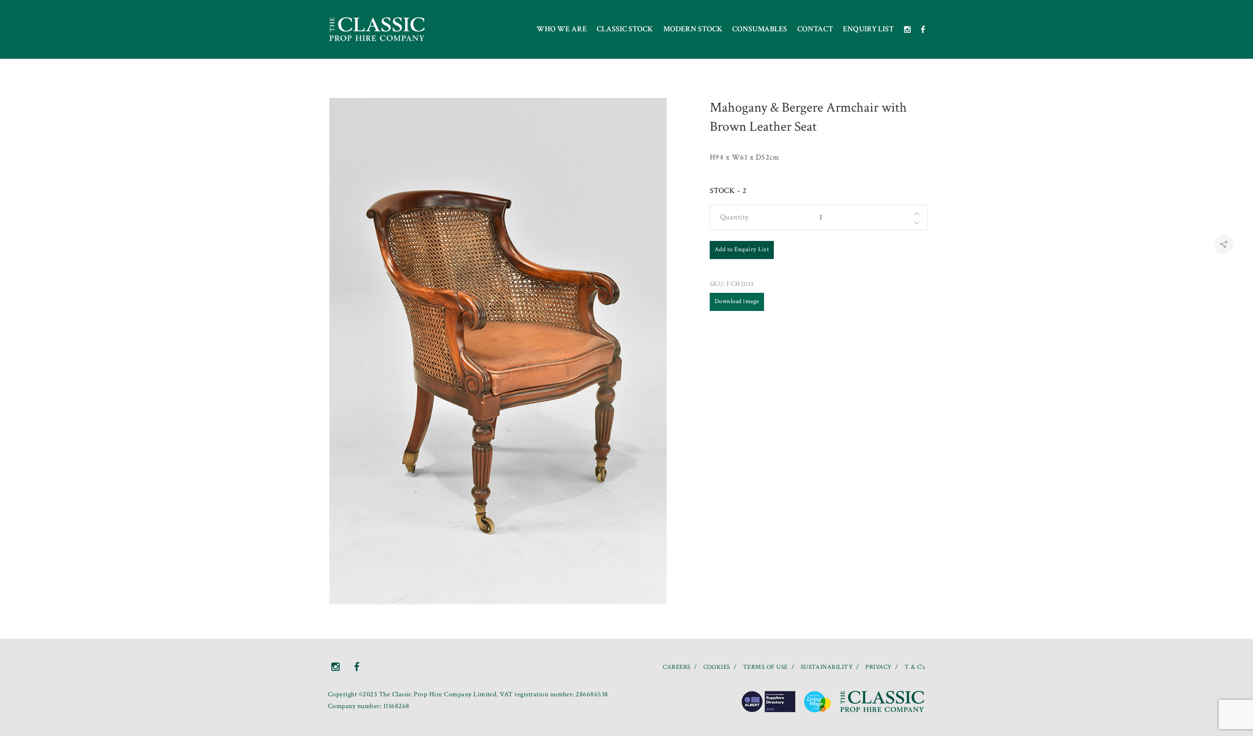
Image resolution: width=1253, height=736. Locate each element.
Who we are (561, 29)
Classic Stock (625, 29)
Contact (815, 29)
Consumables (759, 29)
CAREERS (676, 667)
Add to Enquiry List (742, 249)
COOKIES (716, 667)
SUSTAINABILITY (827, 667)
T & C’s (915, 667)
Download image (737, 301)
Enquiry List (868, 29)
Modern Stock (692, 29)
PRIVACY (878, 667)
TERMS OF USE (765, 667)
